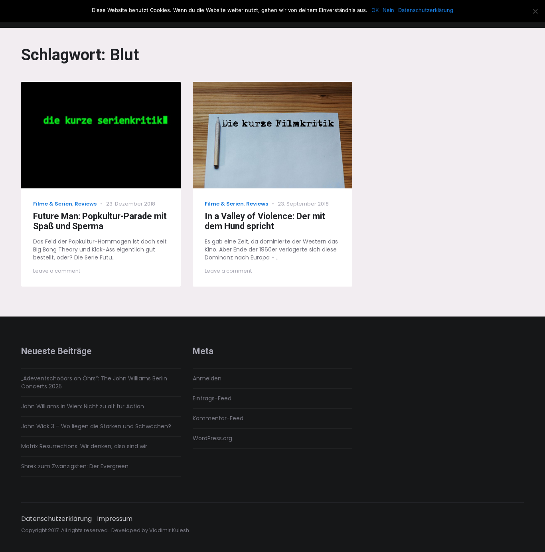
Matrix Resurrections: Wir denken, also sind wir (84, 446)
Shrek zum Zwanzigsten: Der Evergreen (74, 466)
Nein (388, 10)
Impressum (114, 519)
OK (375, 10)
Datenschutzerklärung (56, 519)
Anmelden (207, 378)
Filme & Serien (52, 204)
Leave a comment (56, 271)
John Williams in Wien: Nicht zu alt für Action (82, 406)
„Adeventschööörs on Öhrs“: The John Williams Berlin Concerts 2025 (94, 382)
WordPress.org (212, 438)
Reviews (86, 204)
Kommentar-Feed (218, 418)
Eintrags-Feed (212, 398)
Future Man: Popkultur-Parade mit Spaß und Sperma (100, 221)
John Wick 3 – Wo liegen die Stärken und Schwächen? (96, 426)
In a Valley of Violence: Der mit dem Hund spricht (265, 221)
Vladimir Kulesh (169, 530)
